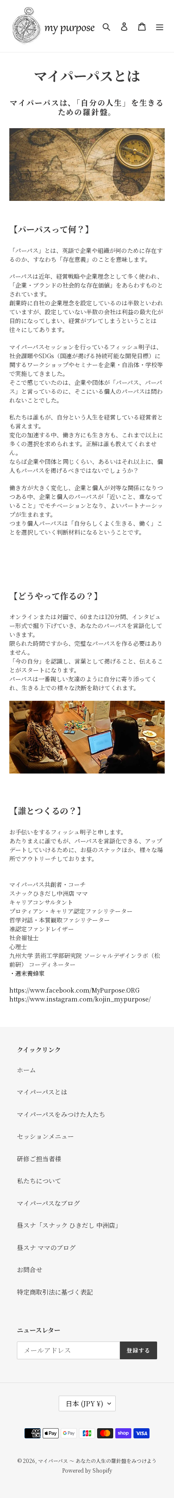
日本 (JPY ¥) (84, 1403)
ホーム (26, 1069)
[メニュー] (160, 26)
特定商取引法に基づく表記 (55, 1291)
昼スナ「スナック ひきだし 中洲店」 (69, 1225)
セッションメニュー (45, 1136)
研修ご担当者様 (39, 1158)
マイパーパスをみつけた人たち (61, 1114)
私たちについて (39, 1180)
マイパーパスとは (42, 1091)
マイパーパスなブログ (48, 1203)
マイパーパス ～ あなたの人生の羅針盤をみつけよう (97, 1460)
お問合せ (29, 1269)
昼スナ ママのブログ (46, 1247)
